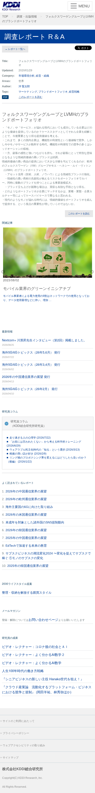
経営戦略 (74, 91)
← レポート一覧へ (15, 49)
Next (92, 272)
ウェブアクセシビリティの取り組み (24, 745)
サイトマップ (11, 757)
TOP (5, 16)
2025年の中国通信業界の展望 (26, 538)
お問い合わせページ (43, 619)
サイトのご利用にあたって (18, 721)
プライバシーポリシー (16, 733)
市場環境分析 (26, 75)
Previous (3, 272)
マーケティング (28, 91)
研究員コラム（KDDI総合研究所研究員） (28, 423)
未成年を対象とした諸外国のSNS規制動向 (35, 522)
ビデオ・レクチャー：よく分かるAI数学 (31, 662)
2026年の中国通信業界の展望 (26, 491)
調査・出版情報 (27, 16)
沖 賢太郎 (24, 86)
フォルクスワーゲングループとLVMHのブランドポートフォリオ (47, 19)
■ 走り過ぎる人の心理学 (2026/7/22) (29, 437)
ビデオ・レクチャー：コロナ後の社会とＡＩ (35, 646)
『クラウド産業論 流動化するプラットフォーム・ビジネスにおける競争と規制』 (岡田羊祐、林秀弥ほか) (46, 689)
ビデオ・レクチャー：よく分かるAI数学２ (33, 654)
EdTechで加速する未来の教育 (26, 545)
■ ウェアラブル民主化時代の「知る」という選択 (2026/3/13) (43, 449)
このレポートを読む (30, 97)
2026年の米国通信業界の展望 (26, 514)
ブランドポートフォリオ (53, 91)
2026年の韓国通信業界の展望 (26, 530)
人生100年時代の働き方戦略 (23, 670)
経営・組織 (42, 75)
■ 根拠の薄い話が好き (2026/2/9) (26, 453)
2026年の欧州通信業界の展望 (26, 499)
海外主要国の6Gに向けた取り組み (29, 507)
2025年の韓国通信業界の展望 (27, 566)
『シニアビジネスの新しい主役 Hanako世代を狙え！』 (43, 678)
